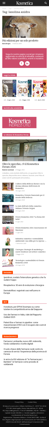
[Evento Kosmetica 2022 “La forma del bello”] (8, 220)
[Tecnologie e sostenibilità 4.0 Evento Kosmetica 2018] (8, 263)
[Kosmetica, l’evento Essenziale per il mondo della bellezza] (8, 198)
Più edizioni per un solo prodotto (20, 40)
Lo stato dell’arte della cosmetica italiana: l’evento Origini (28, 207)
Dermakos (8, 272)
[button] (4, 3)
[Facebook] (21, 63)
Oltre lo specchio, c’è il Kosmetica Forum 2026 (20, 165)
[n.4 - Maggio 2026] (24, 89)
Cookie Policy (32, 402)
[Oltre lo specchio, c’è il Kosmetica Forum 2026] (24, 150)
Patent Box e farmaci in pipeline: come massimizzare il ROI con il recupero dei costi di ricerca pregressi (25, 325)
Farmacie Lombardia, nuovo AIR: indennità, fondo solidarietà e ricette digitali (22, 342)
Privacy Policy (19, 402)
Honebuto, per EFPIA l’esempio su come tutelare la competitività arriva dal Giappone (23, 308)
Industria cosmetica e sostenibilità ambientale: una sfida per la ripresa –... (30, 240)
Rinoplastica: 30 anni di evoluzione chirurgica (24, 285)
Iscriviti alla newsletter (13, 108)
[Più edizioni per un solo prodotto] (24, 27)
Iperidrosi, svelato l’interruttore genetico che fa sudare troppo (25, 278)
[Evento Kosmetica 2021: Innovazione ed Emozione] (8, 231)
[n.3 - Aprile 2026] (40, 89)
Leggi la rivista (9, 75)
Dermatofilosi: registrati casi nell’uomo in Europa (22, 291)
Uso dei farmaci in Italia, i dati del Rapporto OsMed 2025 (22, 315)
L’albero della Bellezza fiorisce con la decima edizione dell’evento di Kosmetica (30, 186)
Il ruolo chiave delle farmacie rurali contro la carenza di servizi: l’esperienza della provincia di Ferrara (25, 351)
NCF (5, 302)
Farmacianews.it (10, 336)
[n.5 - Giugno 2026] (9, 89)
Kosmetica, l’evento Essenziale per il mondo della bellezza (29, 196)
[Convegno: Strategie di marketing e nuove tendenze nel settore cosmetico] (8, 252)
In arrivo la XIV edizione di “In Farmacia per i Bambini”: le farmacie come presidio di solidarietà (23, 362)
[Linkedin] (27, 63)
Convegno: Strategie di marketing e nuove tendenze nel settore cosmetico (30, 250)
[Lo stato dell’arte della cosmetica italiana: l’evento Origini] (8, 209)
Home (4, 8)
